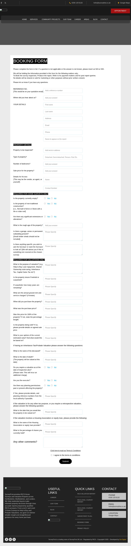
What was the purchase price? (25, 308)
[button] (34, 19)
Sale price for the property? (23, 171)
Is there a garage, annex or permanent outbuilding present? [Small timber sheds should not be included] (28, 235)
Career (77, 19)
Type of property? (20, 157)
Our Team (67, 19)
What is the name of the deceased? (26, 351)
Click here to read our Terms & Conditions (65, 451)
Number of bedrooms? (21, 164)
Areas (86, 19)
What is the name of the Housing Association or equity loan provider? (27, 424)
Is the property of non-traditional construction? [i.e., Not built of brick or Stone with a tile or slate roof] (27, 207)
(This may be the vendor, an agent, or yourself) (27, 179)
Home (24, 19)
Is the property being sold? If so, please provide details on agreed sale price (27, 327)
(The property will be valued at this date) (26, 359)
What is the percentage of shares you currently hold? (27, 431)
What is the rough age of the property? (28, 225)
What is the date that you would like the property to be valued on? (27, 411)
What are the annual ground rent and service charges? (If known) (27, 294)
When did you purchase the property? (27, 302)
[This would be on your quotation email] (28, 90)
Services (34, 19)
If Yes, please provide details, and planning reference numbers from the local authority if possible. (27, 395)
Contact (104, 19)
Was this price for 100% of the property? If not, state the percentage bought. (27, 317)
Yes (48, 198)
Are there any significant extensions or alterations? (28, 218)
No (55, 198)
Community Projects (51, 19)
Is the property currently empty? (25, 198)
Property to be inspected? (23, 150)
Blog (95, 19)
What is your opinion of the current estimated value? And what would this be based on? (27, 337)
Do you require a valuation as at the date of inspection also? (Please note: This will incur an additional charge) (27, 371)
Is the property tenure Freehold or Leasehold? (26, 278)
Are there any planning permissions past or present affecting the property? (28, 387)
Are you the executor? (21, 380)
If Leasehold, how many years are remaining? (26, 286)
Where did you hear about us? (24, 98)
